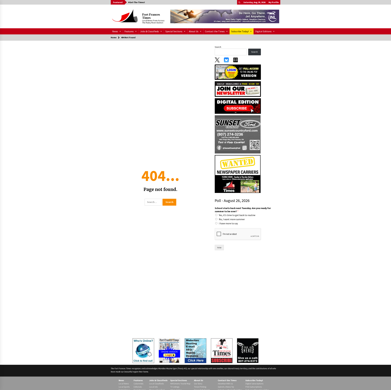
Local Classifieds (156, 383)
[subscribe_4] (238, 88)
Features (129, 31)
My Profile (274, 2)
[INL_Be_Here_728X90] (224, 16)
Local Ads (153, 386)
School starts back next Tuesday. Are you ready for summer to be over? (243, 210)
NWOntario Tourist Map (180, 383)
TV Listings (174, 386)
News (115, 31)
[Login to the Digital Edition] (169, 350)
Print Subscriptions (253, 386)
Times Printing (200, 386)
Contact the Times (215, 31)
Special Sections (173, 31)
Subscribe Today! (240, 31)
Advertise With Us (225, 383)
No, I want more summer (232, 219)
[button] (239, 2)
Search (218, 47)
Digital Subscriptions (254, 383)
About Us (193, 31)
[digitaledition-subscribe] (238, 105)
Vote (219, 247)
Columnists (138, 383)
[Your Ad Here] (247, 350)
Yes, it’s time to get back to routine (237, 215)
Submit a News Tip (226, 386)
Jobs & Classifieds (149, 31)
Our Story (198, 383)
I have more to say (228, 223)
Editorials (138, 386)
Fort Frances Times (151, 16)
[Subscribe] (221, 350)
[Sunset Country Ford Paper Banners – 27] (238, 134)
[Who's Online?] (143, 350)
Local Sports (124, 386)
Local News (124, 383)
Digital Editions (263, 31)
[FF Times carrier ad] (238, 173)
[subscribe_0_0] (238, 71)
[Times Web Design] (195, 350)
